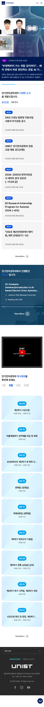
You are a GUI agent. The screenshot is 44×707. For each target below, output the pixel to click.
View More (19, 256)
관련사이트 (8, 651)
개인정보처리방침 (14, 659)
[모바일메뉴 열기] (41, 3)
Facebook (15, 687)
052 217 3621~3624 (24, 676)
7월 (4, 385)
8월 (11, 385)
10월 (26, 385)
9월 (18, 385)
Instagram (21, 687)
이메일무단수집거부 (29, 659)
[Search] (37, 3)
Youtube (28, 687)
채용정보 (14, 102)
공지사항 (5, 102)
